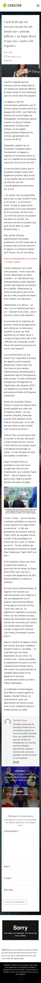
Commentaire (11, 831)
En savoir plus (17, 958)
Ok (20, 978)
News (10, 60)
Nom (7, 866)
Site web (8, 889)
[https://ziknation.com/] (17, 762)
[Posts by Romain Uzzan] (6, 57)
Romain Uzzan (15, 57)
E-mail (8, 878)
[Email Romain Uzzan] (14, 762)
